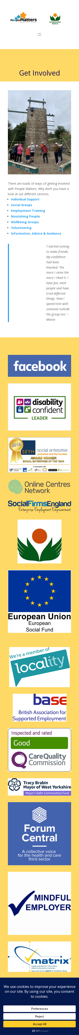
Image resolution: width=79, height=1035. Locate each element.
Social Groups (22, 205)
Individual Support (25, 199)
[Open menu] (39, 34)
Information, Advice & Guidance (36, 233)
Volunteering (21, 228)
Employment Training (28, 211)
